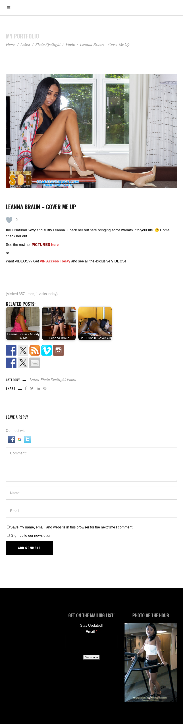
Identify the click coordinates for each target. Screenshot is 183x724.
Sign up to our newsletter (30, 535)
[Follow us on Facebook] (11, 350)
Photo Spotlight (48, 44)
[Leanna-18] (91, 131)
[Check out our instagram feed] (58, 350)
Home (10, 44)
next (178, 362)
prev (4, 362)
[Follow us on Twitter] (23, 350)
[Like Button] (9, 220)
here (55, 245)
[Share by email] (34, 363)
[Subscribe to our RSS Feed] (34, 350)
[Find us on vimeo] (46, 350)
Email (91, 632)
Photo (70, 44)
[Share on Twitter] (23, 363)
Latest (25, 44)
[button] (12, 442)
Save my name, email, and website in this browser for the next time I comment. (71, 527)
